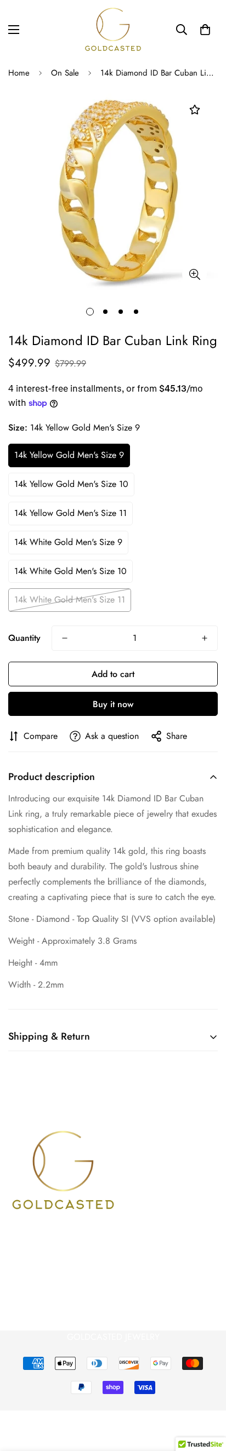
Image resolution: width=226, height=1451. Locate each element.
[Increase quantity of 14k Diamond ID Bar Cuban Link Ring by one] (204, 638)
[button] (205, 29)
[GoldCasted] (113, 29)
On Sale (65, 73)
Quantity (24, 638)
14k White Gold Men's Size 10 (70, 571)
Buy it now (113, 704)
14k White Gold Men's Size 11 (69, 599)
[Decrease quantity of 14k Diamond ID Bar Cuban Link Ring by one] (64, 638)
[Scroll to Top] (206, 1393)
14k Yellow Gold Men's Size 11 (70, 513)
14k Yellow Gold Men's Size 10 (71, 484)
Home (19, 73)
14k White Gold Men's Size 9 (68, 542)
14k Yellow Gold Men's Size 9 (69, 455)
